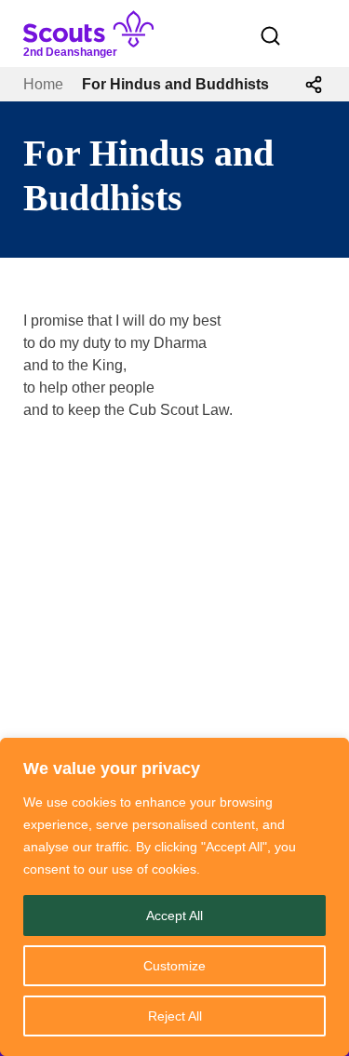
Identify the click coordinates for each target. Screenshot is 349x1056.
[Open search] (271, 36)
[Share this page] (313, 85)
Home (43, 84)
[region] (174, 897)
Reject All (175, 1016)
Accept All (174, 915)
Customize (174, 965)
